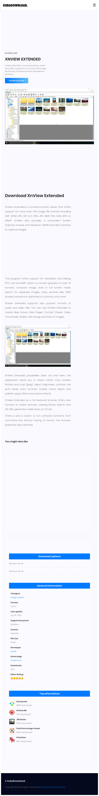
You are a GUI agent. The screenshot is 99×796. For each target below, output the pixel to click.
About (41, 787)
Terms (48, 787)
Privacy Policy (59, 787)
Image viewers (17, 597)
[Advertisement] (49, 31)
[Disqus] (49, 493)
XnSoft (13, 651)
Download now (16, 80)
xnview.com (16, 660)
